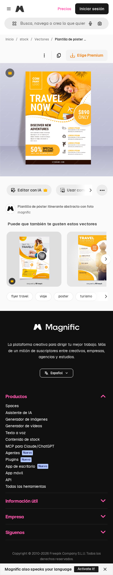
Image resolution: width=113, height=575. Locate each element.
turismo (86, 296)
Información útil (21, 501)
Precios (64, 8)
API (8, 479)
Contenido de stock (22, 439)
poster (63, 296)
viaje (43, 296)
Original (35, 73)
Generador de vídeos (23, 425)
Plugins (17, 459)
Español (56, 373)
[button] (56, 373)
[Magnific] (56, 328)
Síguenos (14, 532)
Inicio (9, 39)
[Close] (105, 569)
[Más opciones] (44, 55)
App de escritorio (26, 466)
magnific (24, 212)
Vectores (42, 39)
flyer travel (19, 296)
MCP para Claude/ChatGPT (29, 446)
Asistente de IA (18, 412)
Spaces (12, 405)
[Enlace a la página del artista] (10, 209)
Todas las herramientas (25, 486)
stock (24, 39)
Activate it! (86, 569)
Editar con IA (26, 192)
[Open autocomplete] (12, 23)
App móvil (14, 472)
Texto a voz (15, 432)
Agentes (18, 452)
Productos (16, 396)
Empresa (14, 516)
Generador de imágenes (26, 419)
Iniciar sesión (92, 8)
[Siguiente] (90, 190)
